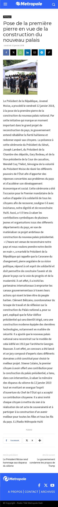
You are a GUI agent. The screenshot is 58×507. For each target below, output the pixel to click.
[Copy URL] (49, 52)
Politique (7, 17)
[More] (40, 440)
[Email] (35, 52)
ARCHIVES (48, 491)
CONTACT (31, 491)
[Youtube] (52, 485)
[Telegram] (42, 52)
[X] (13, 52)
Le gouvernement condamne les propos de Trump (42, 462)
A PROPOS (15, 491)
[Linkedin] (27, 52)
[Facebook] (6, 52)
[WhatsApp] (20, 52)
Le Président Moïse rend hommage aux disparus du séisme (15, 462)
